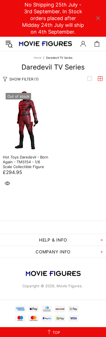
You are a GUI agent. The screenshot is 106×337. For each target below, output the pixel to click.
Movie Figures (45, 44)
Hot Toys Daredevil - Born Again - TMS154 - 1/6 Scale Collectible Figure (25, 162)
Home (38, 57)
